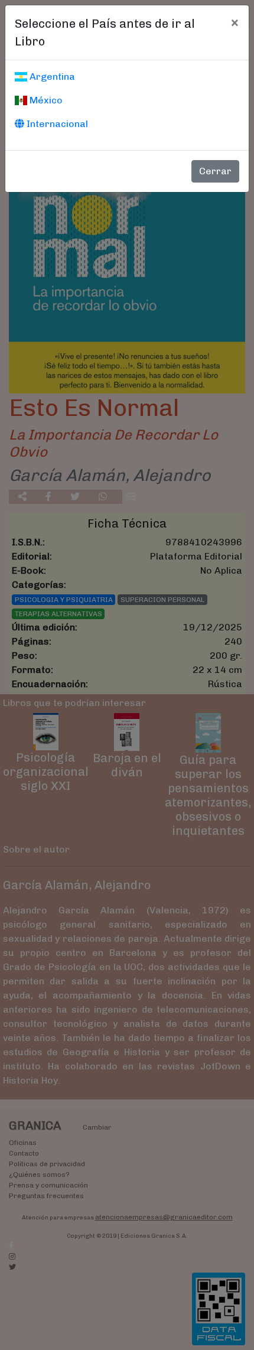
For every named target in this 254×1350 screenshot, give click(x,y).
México (45, 100)
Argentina (51, 76)
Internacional (56, 123)
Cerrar (215, 171)
